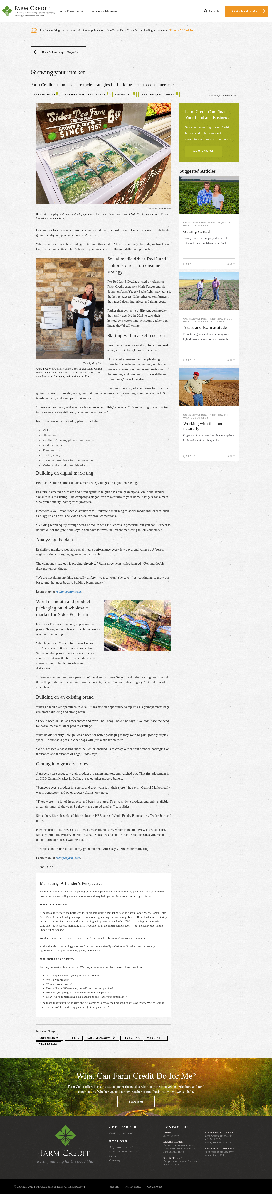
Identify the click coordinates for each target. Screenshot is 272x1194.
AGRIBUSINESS (45, 94)
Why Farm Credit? (121, 1147)
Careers (114, 1155)
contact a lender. (171, 1164)
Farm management (101, 1038)
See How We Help (203, 151)
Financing (131, 1038)
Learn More (136, 1101)
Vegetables (48, 1044)
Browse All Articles (181, 30)
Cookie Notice (154, 1186)
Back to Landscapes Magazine (60, 52)
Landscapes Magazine (103, 11)
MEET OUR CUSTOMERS (158, 94)
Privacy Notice (133, 1186)
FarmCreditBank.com (174, 1152)
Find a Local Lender (244, 11)
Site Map (114, 1186)
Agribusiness (50, 1038)
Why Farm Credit (71, 11)
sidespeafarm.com (68, 858)
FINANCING (123, 94)
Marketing (156, 1038)
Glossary (115, 1160)
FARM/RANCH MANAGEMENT (85, 94)
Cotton (74, 1038)
